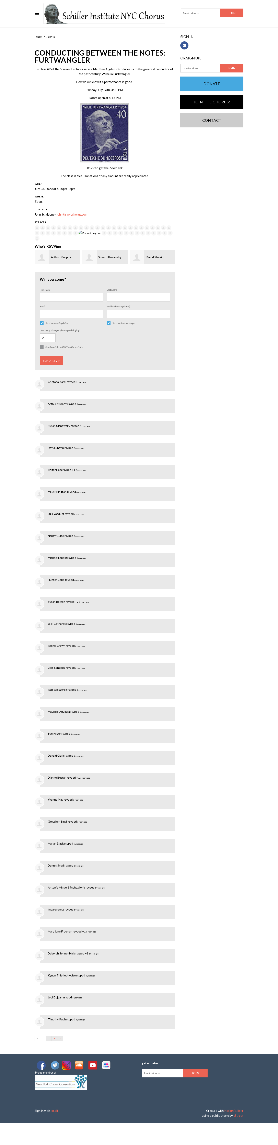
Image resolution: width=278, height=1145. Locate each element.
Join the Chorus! (212, 102)
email (54, 1110)
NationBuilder (233, 1110)
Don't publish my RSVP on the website (64, 346)
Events (50, 36)
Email (42, 306)
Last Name (112, 289)
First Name (45, 289)
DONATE (212, 83)
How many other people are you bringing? (60, 330)
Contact (211, 120)
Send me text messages (123, 323)
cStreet (238, 1115)
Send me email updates (56, 323)
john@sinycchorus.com (72, 214)
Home (38, 36)
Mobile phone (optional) (118, 306)
